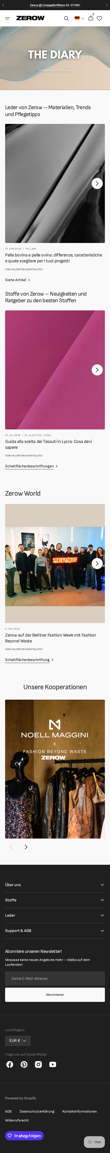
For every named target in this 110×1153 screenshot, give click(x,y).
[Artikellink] (55, 197)
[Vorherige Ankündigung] (3, 5)
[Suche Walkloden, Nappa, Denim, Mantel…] (66, 18)
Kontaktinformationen (79, 1111)
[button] (7, 18)
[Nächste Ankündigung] (107, 5)
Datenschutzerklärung (37, 1111)
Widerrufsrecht (17, 1120)
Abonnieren (55, 994)
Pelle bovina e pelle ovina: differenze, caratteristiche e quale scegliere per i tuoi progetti (53, 258)
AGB (8, 1111)
